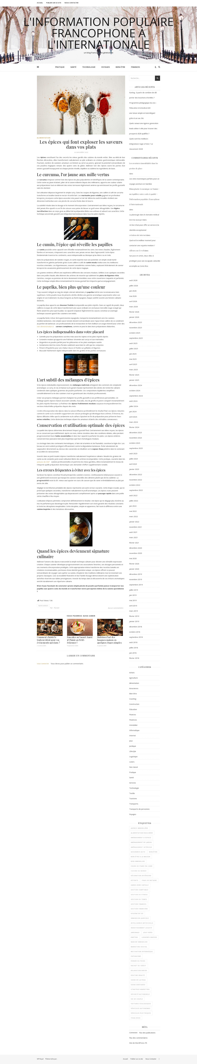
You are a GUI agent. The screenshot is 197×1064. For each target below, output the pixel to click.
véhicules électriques (141, 1013)
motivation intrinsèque (142, 951)
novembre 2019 (135, 579)
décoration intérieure (141, 875)
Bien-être (120, 67)
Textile (132, 793)
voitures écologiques (141, 1003)
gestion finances (138, 904)
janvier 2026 (134, 317)
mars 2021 (133, 537)
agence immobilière (139, 828)
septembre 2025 (136, 338)
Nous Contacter (71, 3)
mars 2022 (133, 516)
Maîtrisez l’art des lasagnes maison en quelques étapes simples (109, 640)
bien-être (153, 852)
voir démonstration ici (45, 326)
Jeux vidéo (148, 932)
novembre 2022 (135, 480)
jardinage (135, 932)
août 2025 (133, 343)
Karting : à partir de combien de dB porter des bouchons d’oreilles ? (143, 95)
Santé (73, 67)
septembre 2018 (136, 637)
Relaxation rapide (139, 970)
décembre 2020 (135, 548)
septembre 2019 (136, 584)
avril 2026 (133, 301)
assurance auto (138, 852)
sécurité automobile (140, 994)
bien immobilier (138, 861)
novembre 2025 (135, 327)
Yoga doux (135, 1018)
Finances (135, 67)
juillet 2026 (133, 285)
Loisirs (131, 762)
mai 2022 (133, 511)
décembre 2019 (135, 574)
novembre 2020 (135, 553)
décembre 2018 (135, 626)
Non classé (133, 767)
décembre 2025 (135, 322)
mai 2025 (133, 359)
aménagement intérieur (141, 847)
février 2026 (134, 312)
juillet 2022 (133, 501)
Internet (132, 735)
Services (132, 783)
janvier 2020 (134, 569)
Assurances (133, 688)
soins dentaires (138, 985)
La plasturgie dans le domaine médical (144, 215)
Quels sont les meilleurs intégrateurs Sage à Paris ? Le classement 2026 (141, 144)
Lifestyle (132, 751)
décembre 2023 (135, 432)
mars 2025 (133, 369)
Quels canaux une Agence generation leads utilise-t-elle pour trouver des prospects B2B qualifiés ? (143, 128)
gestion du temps (139, 899)
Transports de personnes (139, 809)
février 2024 (134, 427)
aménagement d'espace (141, 837)
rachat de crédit (138, 965)
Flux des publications (147, 1032)
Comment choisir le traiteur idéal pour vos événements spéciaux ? (48, 640)
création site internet (137, 235)
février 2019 (134, 616)
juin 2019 (132, 595)
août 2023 (133, 453)
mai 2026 (133, 296)
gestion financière (139, 909)
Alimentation (44, 138)
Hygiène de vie (137, 913)
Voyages (105, 67)
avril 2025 (133, 364)
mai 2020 (133, 558)
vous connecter (43, 663)
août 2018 (133, 642)
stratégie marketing (140, 989)
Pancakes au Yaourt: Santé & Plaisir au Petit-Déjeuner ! (80, 640)
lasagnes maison (149, 937)
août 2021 (133, 532)
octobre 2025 (134, 333)
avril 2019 (133, 605)
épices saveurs (43, 606)
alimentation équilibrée (142, 833)
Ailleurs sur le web (137, 251)
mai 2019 (133, 600)
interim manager (136, 220)
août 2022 (133, 495)
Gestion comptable (139, 890)
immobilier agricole (140, 918)
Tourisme (133, 798)
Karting (134, 937)
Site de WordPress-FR (138, 1043)
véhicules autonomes (140, 1008)
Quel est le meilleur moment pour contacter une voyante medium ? (142, 243)
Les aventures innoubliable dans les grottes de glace (143, 166)
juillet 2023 (133, 459)
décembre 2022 (135, 474)
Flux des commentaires (138, 1038)
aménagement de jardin (141, 842)
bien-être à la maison (140, 856)
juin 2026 (132, 291)
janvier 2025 (134, 380)
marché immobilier (139, 942)
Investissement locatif (141, 928)
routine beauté (138, 975)
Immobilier (133, 725)
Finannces (133, 720)
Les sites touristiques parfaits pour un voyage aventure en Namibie (144, 181)
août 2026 (133, 280)
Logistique (133, 756)
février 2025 (134, 375)
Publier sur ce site (53, 3)
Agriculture (133, 678)
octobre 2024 (134, 390)
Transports (133, 804)
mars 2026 (133, 306)
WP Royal (40, 1059)
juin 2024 (132, 411)
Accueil (40, 3)
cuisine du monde (138, 871)
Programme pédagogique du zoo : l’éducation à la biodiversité (142, 105)
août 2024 (133, 401)
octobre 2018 (134, 632)
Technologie (88, 67)
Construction (134, 704)
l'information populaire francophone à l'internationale (98, 33)
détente (134, 880)
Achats (132, 672)
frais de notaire (149, 880)
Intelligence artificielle (142, 923)
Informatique (134, 730)
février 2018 (134, 658)
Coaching (132, 699)
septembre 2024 (136, 396)
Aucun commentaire (115, 608)
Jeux (131, 741)
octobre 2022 (134, 485)
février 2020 (134, 564)
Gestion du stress (139, 894)
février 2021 (134, 543)
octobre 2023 (134, 443)
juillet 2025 (133, 348)
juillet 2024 (133, 406)
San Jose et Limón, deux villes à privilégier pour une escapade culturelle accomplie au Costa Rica (144, 261)
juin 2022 (132, 506)
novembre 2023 (135, 438)
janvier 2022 (134, 522)
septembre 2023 (136, 448)
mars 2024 (133, 422)
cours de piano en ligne (141, 866)
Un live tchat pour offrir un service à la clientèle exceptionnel (144, 227)
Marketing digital (139, 947)
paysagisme (136, 956)
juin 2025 (132, 354)
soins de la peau (138, 980)
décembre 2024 (135, 385)
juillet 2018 (133, 647)
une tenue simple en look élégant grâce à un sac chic (142, 115)
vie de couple (137, 999)
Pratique (60, 67)
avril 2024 (133, 417)
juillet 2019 (133, 590)
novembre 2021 (135, 527)
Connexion (133, 1032)
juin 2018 (132, 653)
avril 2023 (133, 464)
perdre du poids (138, 961)
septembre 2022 (136, 490)
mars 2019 (133, 611)
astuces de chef (43, 462)
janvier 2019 (134, 621)
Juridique (132, 746)
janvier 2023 (134, 469)
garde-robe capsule (140, 885)
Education (133, 709)
